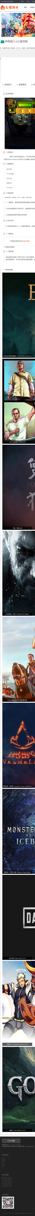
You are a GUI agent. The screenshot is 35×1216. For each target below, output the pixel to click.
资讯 (28, 1)
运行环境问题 (7, 1178)
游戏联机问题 (7, 1184)
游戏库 (32, 7)
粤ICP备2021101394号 (26, 1213)
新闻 (3, 1162)
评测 (3, 1164)
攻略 (3, 1166)
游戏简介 (8, 85)
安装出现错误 (7, 1180)
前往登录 (27, 241)
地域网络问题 (7, 1186)
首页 (22, 1)
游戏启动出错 (7, 1182)
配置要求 (22, 85)
